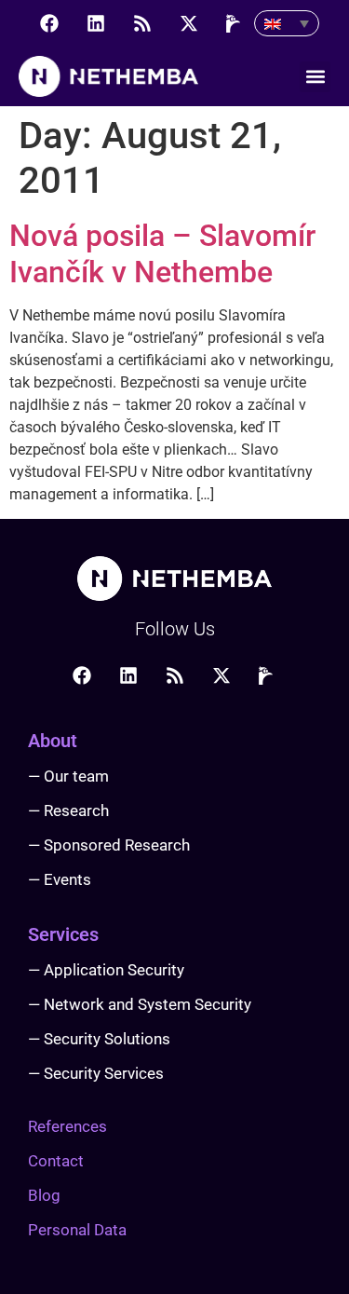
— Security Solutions (99, 1038)
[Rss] (142, 23)
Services (63, 934)
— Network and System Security (139, 1004)
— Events (59, 879)
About (52, 740)
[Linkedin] (95, 23)
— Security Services (96, 1073)
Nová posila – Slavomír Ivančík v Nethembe (162, 253)
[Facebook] (49, 23)
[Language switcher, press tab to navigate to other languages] (286, 23)
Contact (56, 1160)
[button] (315, 76)
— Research (68, 810)
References (67, 1126)
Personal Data (77, 1229)
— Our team (68, 776)
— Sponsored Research (109, 845)
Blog (44, 1195)
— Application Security (106, 969)
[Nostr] (235, 23)
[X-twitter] (189, 23)
